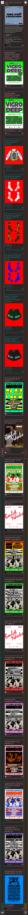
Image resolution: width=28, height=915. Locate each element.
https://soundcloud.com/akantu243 (12, 37)
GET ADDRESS (9, 905)
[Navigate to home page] (2, 2)
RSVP (7, 449)
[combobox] (13, 130)
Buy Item (8, 166)
